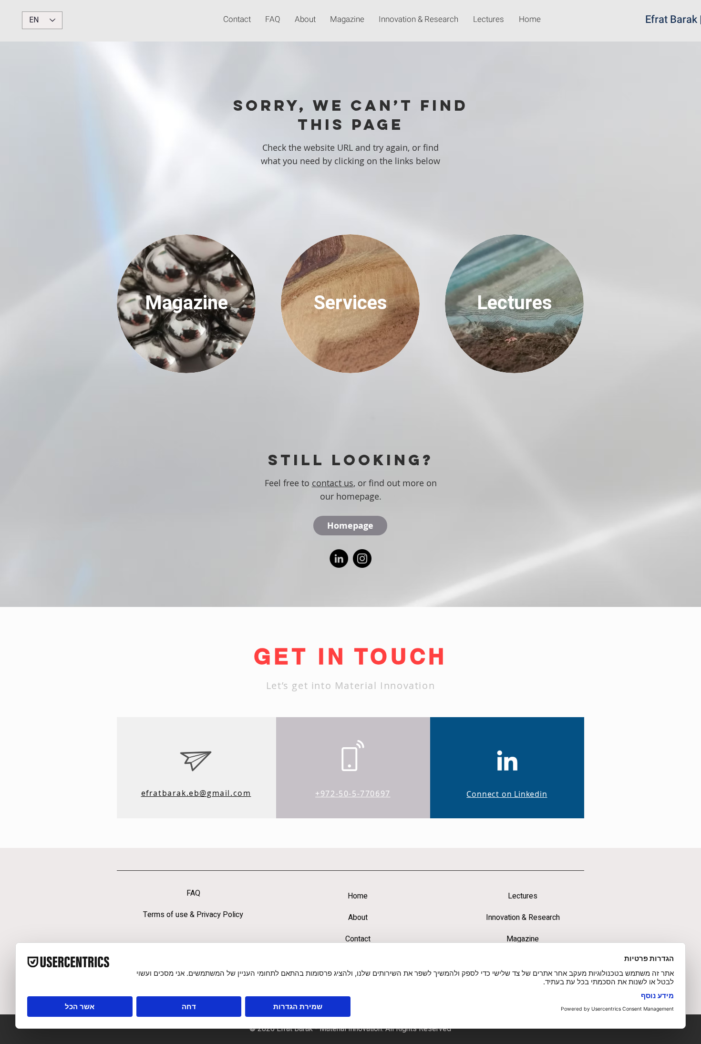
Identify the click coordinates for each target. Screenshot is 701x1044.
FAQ (193, 893)
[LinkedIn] (339, 558)
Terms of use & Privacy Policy (193, 914)
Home (358, 896)
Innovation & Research (523, 917)
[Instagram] (362, 558)
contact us (332, 483)
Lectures (522, 896)
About (358, 917)
